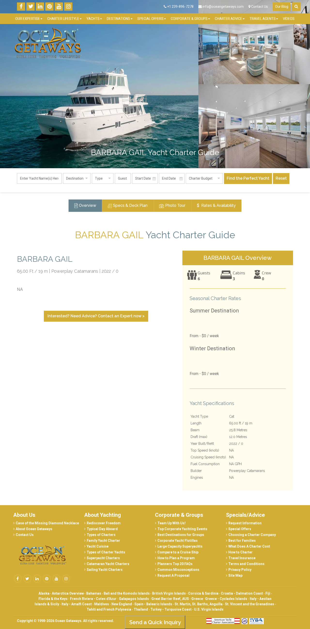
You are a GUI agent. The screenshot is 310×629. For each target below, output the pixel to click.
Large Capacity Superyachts (179, 546)
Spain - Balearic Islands (153, 604)
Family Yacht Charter (103, 540)
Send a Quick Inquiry (155, 622)
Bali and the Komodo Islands (127, 593)
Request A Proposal (173, 575)
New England (121, 604)
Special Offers (239, 529)
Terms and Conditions (246, 564)
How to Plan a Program (176, 558)
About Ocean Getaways (34, 529)
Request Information (245, 523)
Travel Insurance (242, 558)
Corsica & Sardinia (203, 593)
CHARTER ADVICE (228, 19)
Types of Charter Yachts (106, 552)
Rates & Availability (218, 205)
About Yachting (102, 515)
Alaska (44, 593)
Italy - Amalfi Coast (77, 604)
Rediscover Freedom (104, 523)
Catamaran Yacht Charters (108, 564)
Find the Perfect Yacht (248, 178)
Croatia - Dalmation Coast (242, 593)
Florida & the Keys (53, 599)
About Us (24, 515)
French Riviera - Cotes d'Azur (93, 599)
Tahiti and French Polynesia (109, 609)
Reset (281, 178)
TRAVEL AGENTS (262, 19)
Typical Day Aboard (102, 529)
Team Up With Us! (171, 523)
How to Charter (240, 552)
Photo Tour (175, 205)
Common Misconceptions (178, 570)
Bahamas (93, 593)
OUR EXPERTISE (27, 19)
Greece (197, 599)
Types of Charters (101, 535)
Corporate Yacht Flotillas (177, 540)
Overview (87, 205)
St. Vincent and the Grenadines (249, 604)
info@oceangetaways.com (223, 6)
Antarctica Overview (68, 593)
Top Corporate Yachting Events (182, 529)
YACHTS (93, 19)
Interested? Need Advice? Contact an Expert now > (96, 316)
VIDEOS (288, 19)
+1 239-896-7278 (180, 6)
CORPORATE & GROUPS (189, 19)
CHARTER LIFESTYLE (63, 19)
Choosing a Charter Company (252, 535)
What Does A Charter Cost (249, 546)
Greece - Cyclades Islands (226, 599)
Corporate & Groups (179, 515)
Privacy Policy (239, 570)
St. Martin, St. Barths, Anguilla (199, 604)
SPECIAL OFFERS (150, 19)
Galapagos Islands (134, 599)
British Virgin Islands (169, 593)
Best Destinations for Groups (180, 535)
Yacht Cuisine (97, 546)
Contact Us (259, 6)
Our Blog (281, 6)
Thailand (141, 609)
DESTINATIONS (118, 19)
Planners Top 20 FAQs (175, 564)
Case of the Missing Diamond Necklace (47, 523)
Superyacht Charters (103, 558)
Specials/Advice (245, 515)
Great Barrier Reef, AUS (170, 599)
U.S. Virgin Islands (209, 609)
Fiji (267, 593)
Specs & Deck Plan (130, 205)
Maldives (101, 604)
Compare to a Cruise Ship (177, 552)
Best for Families (242, 540)
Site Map (235, 575)
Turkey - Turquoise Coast (171, 609)
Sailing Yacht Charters (105, 570)
